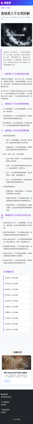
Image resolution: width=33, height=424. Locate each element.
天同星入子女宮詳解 (11, 278)
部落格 (8, 8)
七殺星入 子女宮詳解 (11, 329)
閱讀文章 (7, 381)
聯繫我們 (3, 412)
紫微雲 (3, 8)
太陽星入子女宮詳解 (11, 307)
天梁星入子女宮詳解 (11, 284)
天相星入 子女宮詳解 (11, 324)
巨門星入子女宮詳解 (11, 295)
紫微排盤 (3, 404)
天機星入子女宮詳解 (11, 312)
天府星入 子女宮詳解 (11, 318)
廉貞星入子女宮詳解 (11, 289)
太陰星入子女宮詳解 (11, 301)
